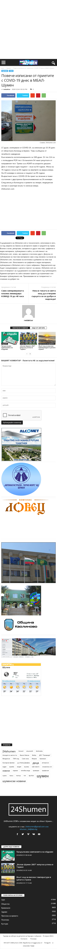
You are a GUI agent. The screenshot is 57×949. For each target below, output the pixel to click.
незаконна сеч (47, 770)
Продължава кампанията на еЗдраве (7, 347)
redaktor (6, 89)
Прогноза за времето (46, 344)
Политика (5, 923)
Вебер (34, 759)
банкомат (43, 762)
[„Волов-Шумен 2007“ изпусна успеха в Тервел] (28, 338)
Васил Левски (24, 759)
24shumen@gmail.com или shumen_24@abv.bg (34, 831)
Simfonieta (39, 754)
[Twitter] (23, 837)
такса (11, 779)
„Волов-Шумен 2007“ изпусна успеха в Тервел (27, 347)
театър (18, 779)
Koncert (21, 754)
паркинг (15, 774)
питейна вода (25, 774)
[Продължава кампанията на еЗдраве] (10, 338)
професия (45, 774)
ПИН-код (16, 762)
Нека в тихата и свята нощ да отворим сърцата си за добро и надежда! (44, 294)
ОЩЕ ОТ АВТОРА (38, 328)
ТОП (11, 71)
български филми (8, 766)
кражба (11, 770)
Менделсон (6, 762)
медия (19, 770)
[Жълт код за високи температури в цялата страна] (47, 338)
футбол (31, 779)
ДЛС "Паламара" (44, 759)
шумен (43, 779)
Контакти (24, 942)
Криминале (5, 911)
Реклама (33, 942)
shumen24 (29, 754)
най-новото (35, 770)
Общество (5, 907)
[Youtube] (39, 837)
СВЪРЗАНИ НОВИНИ (20, 328)
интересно (45, 766)
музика (26, 770)
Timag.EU (47, 946)
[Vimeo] (29, 837)
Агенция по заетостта (10, 759)
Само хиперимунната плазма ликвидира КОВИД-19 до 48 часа (12, 293)
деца (36, 766)
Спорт (23, 344)
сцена (4, 779)
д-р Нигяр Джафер (23, 766)
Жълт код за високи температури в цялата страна (46, 347)
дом (2, 68)
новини (6, 773)
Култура (4, 927)
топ (25, 779)
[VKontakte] (34, 837)
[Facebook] (18, 837)
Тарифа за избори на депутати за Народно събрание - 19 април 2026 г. (28, 939)
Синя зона (25, 762)
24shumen (9, 755)
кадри (4, 770)
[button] (53, 62)
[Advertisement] (28, 29)
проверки (36, 774)
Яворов (34, 762)
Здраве (8, 68)
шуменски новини (14, 784)
